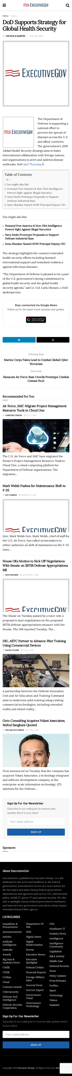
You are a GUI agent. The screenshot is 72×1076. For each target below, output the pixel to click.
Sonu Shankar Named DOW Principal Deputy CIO (36, 204)
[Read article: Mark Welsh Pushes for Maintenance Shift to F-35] (36, 515)
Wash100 (54, 1005)
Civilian (7, 977)
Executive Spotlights (31, 961)
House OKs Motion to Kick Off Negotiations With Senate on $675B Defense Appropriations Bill (35, 565)
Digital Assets (33, 936)
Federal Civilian (35, 967)
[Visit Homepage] (36, 5)
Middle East (56, 961)
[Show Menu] (4, 5)
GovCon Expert (35, 990)
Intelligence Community (56, 945)
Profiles (53, 985)
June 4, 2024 (27, 650)
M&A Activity (56, 956)
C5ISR (6, 972)
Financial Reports (36, 972)
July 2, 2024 (30, 415)
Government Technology (33, 1004)
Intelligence (56, 938)
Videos (53, 1000)
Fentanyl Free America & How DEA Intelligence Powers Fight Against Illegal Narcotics (35, 190)
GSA (51, 923)
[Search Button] (67, 5)
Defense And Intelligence (10, 998)
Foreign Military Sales (35, 979)
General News (34, 985)
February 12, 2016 (28, 495)
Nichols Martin (15, 36)
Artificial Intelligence (9, 943)
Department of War (34, 925)
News (14, 15)
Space (52, 990)
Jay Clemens (11, 495)
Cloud (6, 982)
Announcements (12, 931)
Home (6, 15)
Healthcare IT (57, 928)
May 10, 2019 (36, 36)
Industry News (57, 933)
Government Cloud (33, 996)
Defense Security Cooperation (12, 1006)
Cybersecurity (10, 991)
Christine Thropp (13, 415)
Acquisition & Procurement (10, 925)
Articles (7, 936)
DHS (28, 931)
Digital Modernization (34, 943)
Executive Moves (35, 954)
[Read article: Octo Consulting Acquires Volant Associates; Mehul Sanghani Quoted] (36, 750)
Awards (7, 954)
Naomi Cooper (12, 650)
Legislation (55, 951)
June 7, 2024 (33, 730)
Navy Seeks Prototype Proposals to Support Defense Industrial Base (33, 198)
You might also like (18, 184)
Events (30, 949)
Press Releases (57, 980)
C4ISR (6, 967)
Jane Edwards (11, 575)
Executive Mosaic (26, 1068)
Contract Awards (12, 986)
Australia (7, 949)
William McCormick (14, 730)
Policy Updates (57, 975)
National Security (59, 966)
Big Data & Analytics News (11, 961)
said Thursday (32, 164)
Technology (56, 995)
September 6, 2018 (30, 575)
